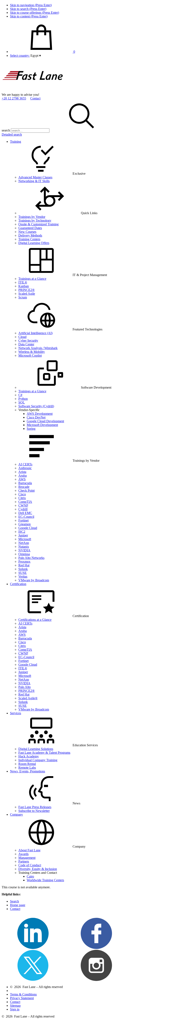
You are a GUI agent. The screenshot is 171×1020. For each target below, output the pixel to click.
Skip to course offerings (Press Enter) (34, 12)
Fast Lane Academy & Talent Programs (44, 752)
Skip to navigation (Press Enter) (31, 5)
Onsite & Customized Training (38, 224)
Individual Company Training (37, 760)
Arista (22, 472)
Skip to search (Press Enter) (28, 9)
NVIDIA (24, 550)
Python (23, 398)
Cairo (30, 876)
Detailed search (12, 134)
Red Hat (23, 565)
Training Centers (29, 239)
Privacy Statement (22, 998)
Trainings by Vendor (31, 216)
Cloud (22, 337)
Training (15, 141)
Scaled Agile (26, 293)
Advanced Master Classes (35, 177)
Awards (23, 854)
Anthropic (25, 468)
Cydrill (23, 509)
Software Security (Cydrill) (36, 406)
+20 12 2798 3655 (14, 98)
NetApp (23, 543)
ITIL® (22, 282)
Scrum (22, 297)
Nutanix (23, 546)
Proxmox (24, 561)
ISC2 (21, 531)
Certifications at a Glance (35, 619)
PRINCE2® (26, 290)
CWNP (23, 505)
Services (15, 713)
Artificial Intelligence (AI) (35, 333)
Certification (18, 584)
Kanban (23, 286)
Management (26, 857)
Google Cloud (27, 528)
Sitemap (15, 1005)
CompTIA (25, 501)
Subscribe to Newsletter (34, 811)
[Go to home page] (33, 91)
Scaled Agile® (28, 698)
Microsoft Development (42, 425)
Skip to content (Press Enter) (29, 16)
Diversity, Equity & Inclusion (37, 869)
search (6, 130)
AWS (22, 479)
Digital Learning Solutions (35, 749)
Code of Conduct (29, 865)
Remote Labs (27, 767)
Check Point (26, 490)
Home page (17, 905)
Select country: (20, 55)
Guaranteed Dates (30, 228)
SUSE (22, 572)
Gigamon (24, 524)
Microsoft (24, 539)
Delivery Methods (30, 235)
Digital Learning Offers (33, 243)
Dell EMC (25, 513)
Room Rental (27, 764)
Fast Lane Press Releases (34, 807)
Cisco (22, 494)
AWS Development (40, 413)
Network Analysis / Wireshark (38, 348)
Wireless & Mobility (31, 352)
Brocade (23, 487)
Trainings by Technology (34, 220)
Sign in (14, 1009)
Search (14, 901)
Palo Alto (24, 687)
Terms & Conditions (23, 994)
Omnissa (24, 554)
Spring (31, 428)
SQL (21, 402)
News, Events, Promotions (27, 771)
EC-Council (26, 516)
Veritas (22, 576)
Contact (35, 98)
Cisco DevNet (36, 417)
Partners (23, 861)
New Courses (27, 231)
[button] (35, 55)
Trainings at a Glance (32, 278)
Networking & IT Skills (34, 181)
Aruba (22, 475)
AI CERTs (25, 464)
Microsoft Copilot (30, 355)
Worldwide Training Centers (45, 880)
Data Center (26, 344)
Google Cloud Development (45, 421)
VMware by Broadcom (33, 580)
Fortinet (23, 520)
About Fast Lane (29, 850)
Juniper (23, 535)
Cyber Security (28, 340)
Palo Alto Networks (31, 558)
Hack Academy (28, 756)
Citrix (22, 498)
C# (20, 395)
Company (16, 814)
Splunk (23, 569)
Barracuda (25, 483)
